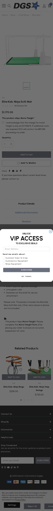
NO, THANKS (27, 276)
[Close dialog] (50, 231)
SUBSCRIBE (26, 270)
